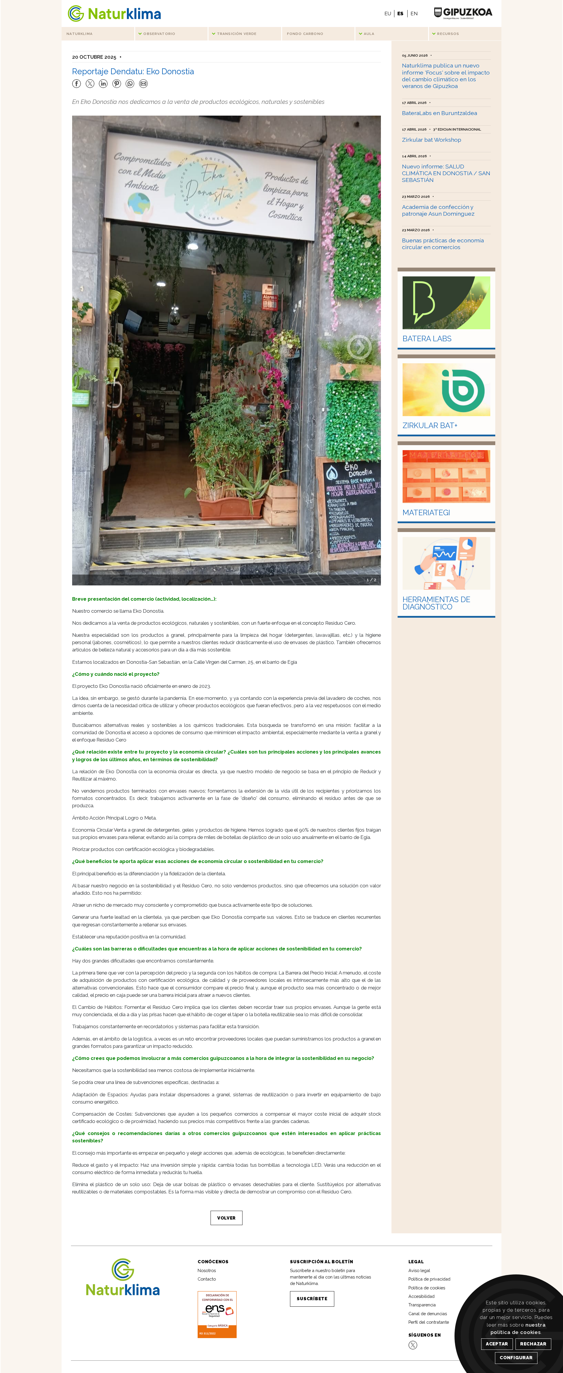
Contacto (207, 1278)
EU (387, 13)
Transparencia (422, 1304)
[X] (90, 81)
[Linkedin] (103, 81)
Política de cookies (426, 1287)
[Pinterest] (116, 81)
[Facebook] (76, 81)
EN (414, 13)
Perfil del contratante (428, 1322)
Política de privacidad (429, 1278)
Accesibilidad (421, 1296)
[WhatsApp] (130, 81)
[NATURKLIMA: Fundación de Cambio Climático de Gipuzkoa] (114, 13)
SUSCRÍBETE (312, 1298)
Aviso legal (419, 1270)
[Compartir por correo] (143, 81)
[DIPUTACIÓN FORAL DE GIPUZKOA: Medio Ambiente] (463, 13)
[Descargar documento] (217, 1314)
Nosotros (207, 1270)
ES (400, 13)
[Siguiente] (359, 346)
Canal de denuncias (427, 1313)
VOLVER (226, 1217)
